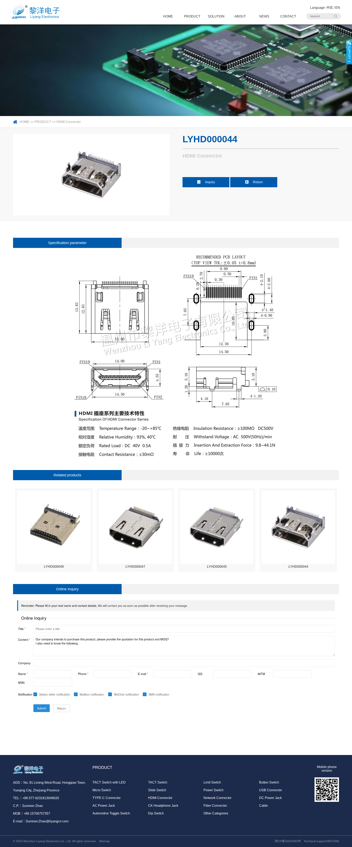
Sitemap (104, 841)
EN (337, 7)
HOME (168, 16)
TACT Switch (157, 782)
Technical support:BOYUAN (321, 841)
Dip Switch (156, 813)
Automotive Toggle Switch (111, 813)
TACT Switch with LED (109, 782)
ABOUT (240, 16)
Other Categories (216, 813)
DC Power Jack (270, 798)
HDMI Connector (68, 122)
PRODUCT (192, 16)
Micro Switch (101, 790)
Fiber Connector (215, 805)
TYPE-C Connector (106, 798)
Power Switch (213, 790)
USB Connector (270, 790)
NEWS (264, 16)
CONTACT (288, 16)
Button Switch (269, 782)
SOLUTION (216, 16)
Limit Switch (212, 782)
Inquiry (210, 182)
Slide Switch (157, 790)
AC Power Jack (103, 805)
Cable (263, 805)
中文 (329, 7)
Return (258, 182)
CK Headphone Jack (163, 805)
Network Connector (217, 798)
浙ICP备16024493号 (288, 841)
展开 (349, 52)
